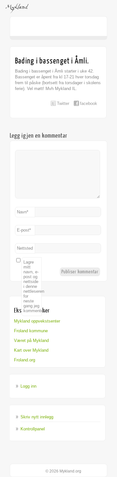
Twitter (63, 103)
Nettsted (25, 248)
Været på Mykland (31, 340)
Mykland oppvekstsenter (37, 321)
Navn (22, 212)
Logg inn (28, 386)
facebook (88, 103)
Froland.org (24, 360)
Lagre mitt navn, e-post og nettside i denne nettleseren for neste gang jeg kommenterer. (32, 286)
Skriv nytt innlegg (36, 417)
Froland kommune (31, 330)
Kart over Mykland (31, 350)
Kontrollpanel (32, 428)
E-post (24, 230)
